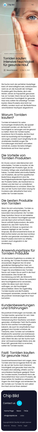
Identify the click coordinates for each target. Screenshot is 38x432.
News (19, 411)
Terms (20, 426)
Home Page (9, 411)
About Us (7, 426)
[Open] (32, 5)
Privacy (13, 426)
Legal (25, 426)
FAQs (26, 411)
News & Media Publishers (13, 53)
